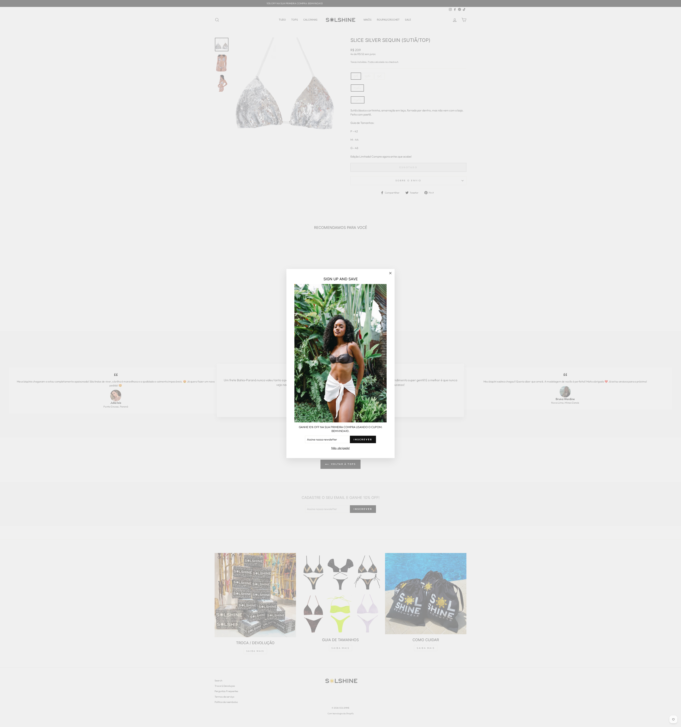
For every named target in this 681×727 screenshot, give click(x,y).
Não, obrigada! (340, 448)
